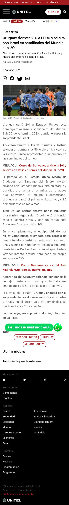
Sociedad (8, 422)
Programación (11, 467)
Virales (38, 427)
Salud (6, 443)
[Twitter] (19, 79)
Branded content (43, 422)
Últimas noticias (10, 2)
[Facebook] (12, 78)
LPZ (43, 22)
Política (7, 411)
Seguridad (9, 416)
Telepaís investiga (44, 416)
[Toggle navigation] (6, 12)
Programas (9, 472)
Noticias (17, 21)
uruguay (48, 337)
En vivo (52, 12)
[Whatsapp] (5, 78)
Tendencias (40, 411)
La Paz (39, 2)
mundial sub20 (35, 344)
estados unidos (26, 337)
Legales (7, 398)
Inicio (5, 21)
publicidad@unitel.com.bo (18, 494)
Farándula (39, 433)
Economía (8, 438)
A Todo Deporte (12, 433)
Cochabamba (51, 2)
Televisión (30, 21)
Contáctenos (10, 393)
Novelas (7, 462)
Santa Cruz (26, 2)
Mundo (7, 427)
